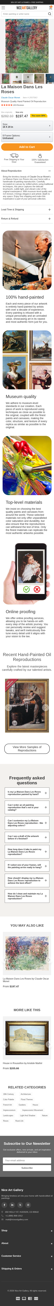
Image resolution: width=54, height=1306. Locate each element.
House (35, 1105)
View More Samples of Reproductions (27, 748)
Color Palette (8, 1099)
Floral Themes (27, 1099)
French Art (7, 1105)
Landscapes (8, 1115)
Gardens (22, 1105)
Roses (5, 1121)
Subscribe (27, 1168)
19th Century (8, 1094)
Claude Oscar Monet (10, 97)
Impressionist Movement (32, 1110)
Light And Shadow (27, 1115)
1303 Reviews (18, 105)
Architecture (26, 1094)
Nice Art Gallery (27, 7)
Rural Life (19, 1121)
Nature (45, 1115)
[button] (8, 707)
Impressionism (9, 1110)
